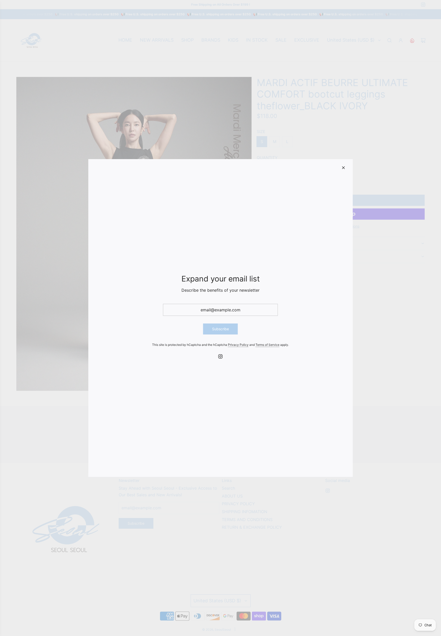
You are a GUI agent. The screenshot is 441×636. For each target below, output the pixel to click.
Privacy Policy (238, 344)
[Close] (343, 167)
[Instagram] (220, 356)
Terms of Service (267, 344)
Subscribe (220, 329)
